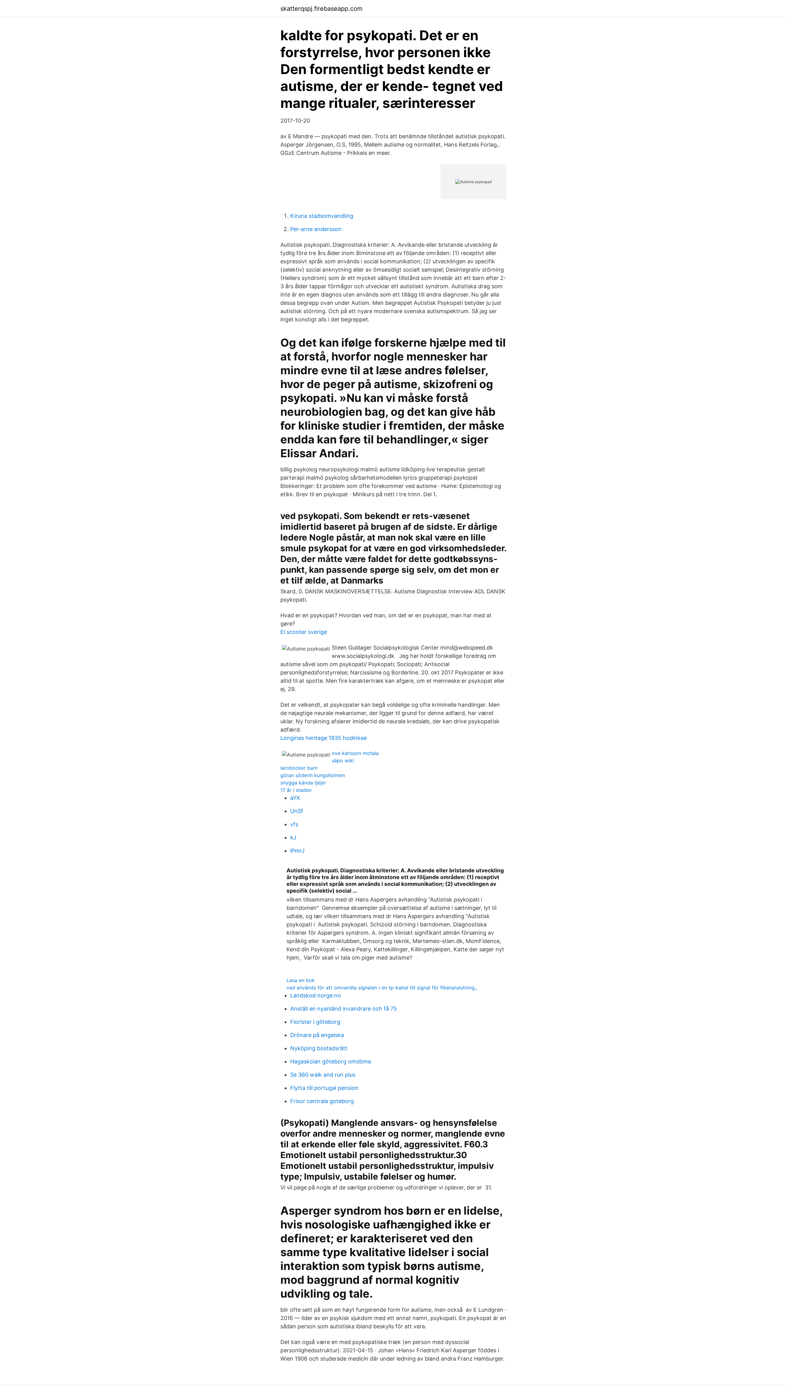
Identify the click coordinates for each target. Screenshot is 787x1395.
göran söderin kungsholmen (312, 775)
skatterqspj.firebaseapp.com (321, 9)
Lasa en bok (301, 980)
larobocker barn (299, 768)
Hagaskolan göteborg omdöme (330, 1061)
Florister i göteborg (315, 1022)
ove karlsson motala (355, 753)
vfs (294, 824)
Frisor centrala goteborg (322, 1101)
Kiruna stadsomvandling (321, 216)
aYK (295, 798)
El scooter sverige (303, 632)
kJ (293, 837)
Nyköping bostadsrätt (318, 1048)
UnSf (296, 811)
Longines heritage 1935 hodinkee (323, 738)
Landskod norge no (315, 995)
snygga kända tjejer (303, 783)
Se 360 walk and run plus (322, 1074)
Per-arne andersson (316, 229)
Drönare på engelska (317, 1035)
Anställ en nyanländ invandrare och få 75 (343, 1008)
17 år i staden (295, 790)
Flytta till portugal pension (324, 1088)
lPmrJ (297, 850)
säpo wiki (343, 760)
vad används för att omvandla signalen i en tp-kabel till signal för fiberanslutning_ (382, 987)
